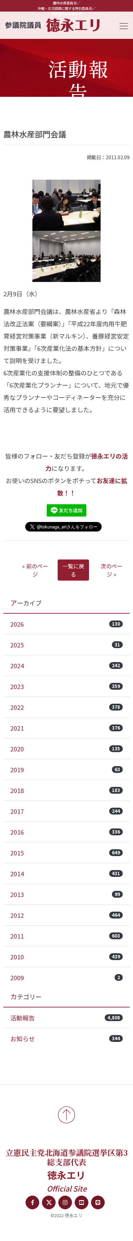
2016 (65, 831)
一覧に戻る (73, 570)
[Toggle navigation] (122, 25)
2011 (65, 935)
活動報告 (65, 1017)
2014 (65, 873)
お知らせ (65, 1038)
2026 (65, 623)
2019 (65, 769)
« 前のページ (35, 570)
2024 (65, 665)
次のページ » (111, 570)
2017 (65, 811)
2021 (65, 727)
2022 (65, 707)
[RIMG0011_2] (66, 205)
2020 (65, 748)
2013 (65, 894)
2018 (65, 790)
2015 (65, 852)
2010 (65, 956)
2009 (65, 977)
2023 (65, 686)
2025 (65, 644)
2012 (65, 915)
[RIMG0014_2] (66, 256)
